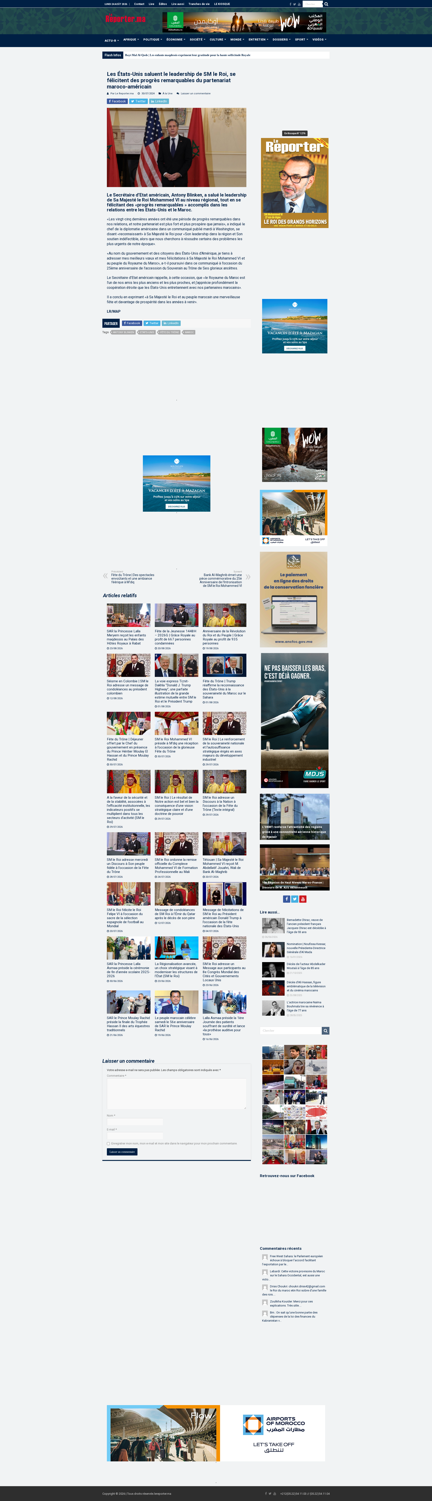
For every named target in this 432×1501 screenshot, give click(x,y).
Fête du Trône (169, 332)
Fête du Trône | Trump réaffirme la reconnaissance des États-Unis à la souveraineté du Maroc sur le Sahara (224, 689)
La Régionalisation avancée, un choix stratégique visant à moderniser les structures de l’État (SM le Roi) (176, 970)
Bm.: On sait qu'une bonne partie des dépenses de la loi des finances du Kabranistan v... (289, 1316)
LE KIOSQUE (222, 4)
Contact (139, 4)
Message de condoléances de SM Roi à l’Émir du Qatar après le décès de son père (175, 914)
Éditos (163, 4)
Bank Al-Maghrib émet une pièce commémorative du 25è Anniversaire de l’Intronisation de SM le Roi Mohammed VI (220, 579)
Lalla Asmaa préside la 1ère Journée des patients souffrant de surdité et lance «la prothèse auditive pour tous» (224, 1026)
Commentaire (116, 1075)
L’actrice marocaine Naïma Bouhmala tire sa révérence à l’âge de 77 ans (305, 1006)
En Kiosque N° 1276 (294, 133)
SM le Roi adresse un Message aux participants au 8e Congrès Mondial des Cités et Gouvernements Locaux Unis (224, 972)
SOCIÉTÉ (196, 39)
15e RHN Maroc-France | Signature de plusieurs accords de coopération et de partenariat (289, 882)
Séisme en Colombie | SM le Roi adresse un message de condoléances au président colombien (127, 687)
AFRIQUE (129, 39)
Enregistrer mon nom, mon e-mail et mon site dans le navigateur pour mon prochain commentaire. (174, 1143)
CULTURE (216, 39)
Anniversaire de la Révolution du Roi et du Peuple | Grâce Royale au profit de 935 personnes (224, 637)
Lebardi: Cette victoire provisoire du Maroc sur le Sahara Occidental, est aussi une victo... (293, 1275)
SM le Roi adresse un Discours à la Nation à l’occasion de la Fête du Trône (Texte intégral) (220, 804)
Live (151, 4)
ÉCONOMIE (174, 39)
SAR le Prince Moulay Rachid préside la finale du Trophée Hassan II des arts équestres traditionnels (128, 1024)
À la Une (168, 93)
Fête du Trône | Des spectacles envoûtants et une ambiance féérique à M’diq (132, 577)
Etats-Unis (147, 332)
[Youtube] (299, 4)
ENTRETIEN (257, 39)
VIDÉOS (318, 39)
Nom (111, 1115)
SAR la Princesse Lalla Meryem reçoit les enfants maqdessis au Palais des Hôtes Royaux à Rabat (126, 637)
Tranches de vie (199, 4)
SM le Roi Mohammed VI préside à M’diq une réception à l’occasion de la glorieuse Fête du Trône (176, 745)
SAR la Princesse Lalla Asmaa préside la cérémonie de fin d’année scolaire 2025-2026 (128, 970)
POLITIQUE (151, 39)
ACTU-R (110, 40)
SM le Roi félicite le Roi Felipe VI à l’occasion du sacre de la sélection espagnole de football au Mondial (125, 918)
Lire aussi (177, 4)
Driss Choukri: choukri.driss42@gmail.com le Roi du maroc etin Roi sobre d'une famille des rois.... (294, 1290)
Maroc (189, 332)
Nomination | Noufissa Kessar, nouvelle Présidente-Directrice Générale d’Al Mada (306, 948)
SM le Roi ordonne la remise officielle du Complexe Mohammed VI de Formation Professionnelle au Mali (176, 866)
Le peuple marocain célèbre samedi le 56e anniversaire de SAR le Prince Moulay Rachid (175, 1024)
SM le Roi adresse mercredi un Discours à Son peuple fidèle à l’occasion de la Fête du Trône (128, 866)
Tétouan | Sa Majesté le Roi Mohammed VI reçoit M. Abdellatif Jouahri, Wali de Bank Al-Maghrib (223, 866)
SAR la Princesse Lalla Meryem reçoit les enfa (154, 55)
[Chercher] (326, 4)
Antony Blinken (123, 332)
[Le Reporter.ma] (126, 18)
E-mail (112, 1129)
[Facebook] (290, 4)
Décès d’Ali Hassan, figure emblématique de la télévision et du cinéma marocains (306, 986)
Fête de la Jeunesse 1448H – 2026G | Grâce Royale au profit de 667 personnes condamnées (175, 637)
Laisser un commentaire (196, 93)
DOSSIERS (280, 39)
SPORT (300, 39)
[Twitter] (295, 4)
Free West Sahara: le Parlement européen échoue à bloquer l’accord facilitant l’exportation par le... (292, 1260)
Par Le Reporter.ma (122, 93)
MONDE (235, 39)
